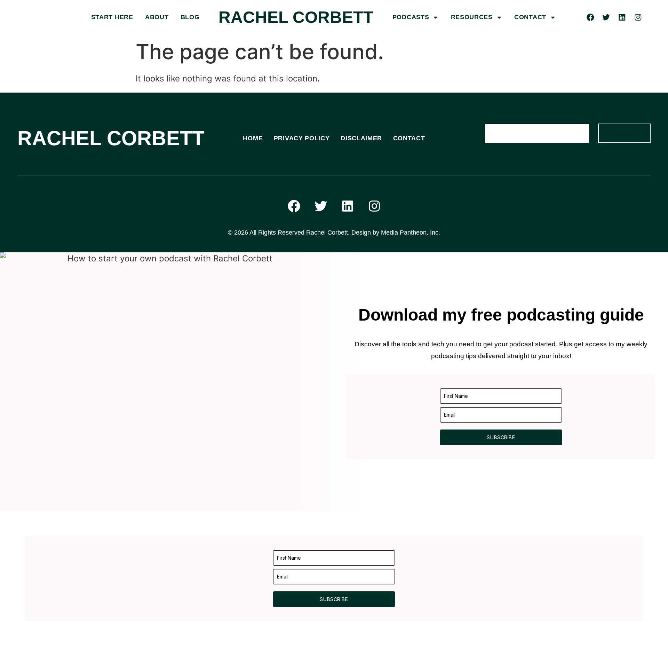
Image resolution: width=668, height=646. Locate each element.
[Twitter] (606, 17)
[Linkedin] (622, 17)
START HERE (112, 17)
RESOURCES (472, 17)
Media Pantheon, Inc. (410, 232)
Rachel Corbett (295, 17)
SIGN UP (629, 132)
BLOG (190, 17)
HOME (253, 138)
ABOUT (157, 17)
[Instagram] (638, 17)
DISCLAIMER (361, 138)
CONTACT (530, 17)
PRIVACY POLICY (302, 138)
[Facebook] (590, 17)
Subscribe (501, 437)
